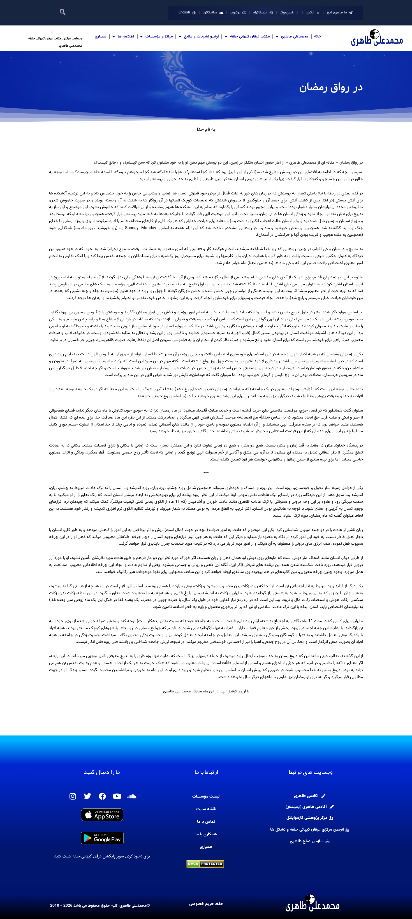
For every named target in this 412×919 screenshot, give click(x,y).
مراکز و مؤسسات (159, 37)
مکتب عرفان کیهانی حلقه (250, 37)
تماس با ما (206, 822)
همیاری (101, 37)
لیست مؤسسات (206, 796)
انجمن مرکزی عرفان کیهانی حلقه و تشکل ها (307, 829)
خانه (317, 37)
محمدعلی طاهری (294, 37)
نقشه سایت (206, 809)
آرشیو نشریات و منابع (201, 37)
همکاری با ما (206, 834)
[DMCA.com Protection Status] (205, 864)
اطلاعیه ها (126, 37)
